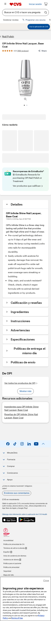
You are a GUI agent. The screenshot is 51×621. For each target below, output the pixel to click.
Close (46, 580)
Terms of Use (17, 618)
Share (44, 50)
